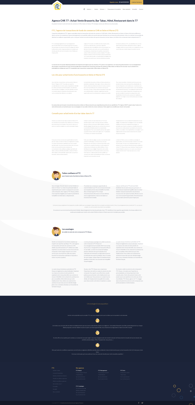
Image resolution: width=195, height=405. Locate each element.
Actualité (134, 9)
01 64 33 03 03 (119, 2)
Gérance (102, 9)
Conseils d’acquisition (58, 373)
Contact (141, 9)
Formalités (55, 386)
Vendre (96, 9)
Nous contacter (56, 391)
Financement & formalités (114, 9)
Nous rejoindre (126, 9)
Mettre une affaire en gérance (59, 381)
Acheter (89, 9)
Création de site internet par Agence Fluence (71, 403)
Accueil (84, 9)
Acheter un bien (56, 370)
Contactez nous (137, 2)
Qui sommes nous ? (57, 383)
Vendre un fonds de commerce (60, 375)
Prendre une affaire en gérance (60, 378)
